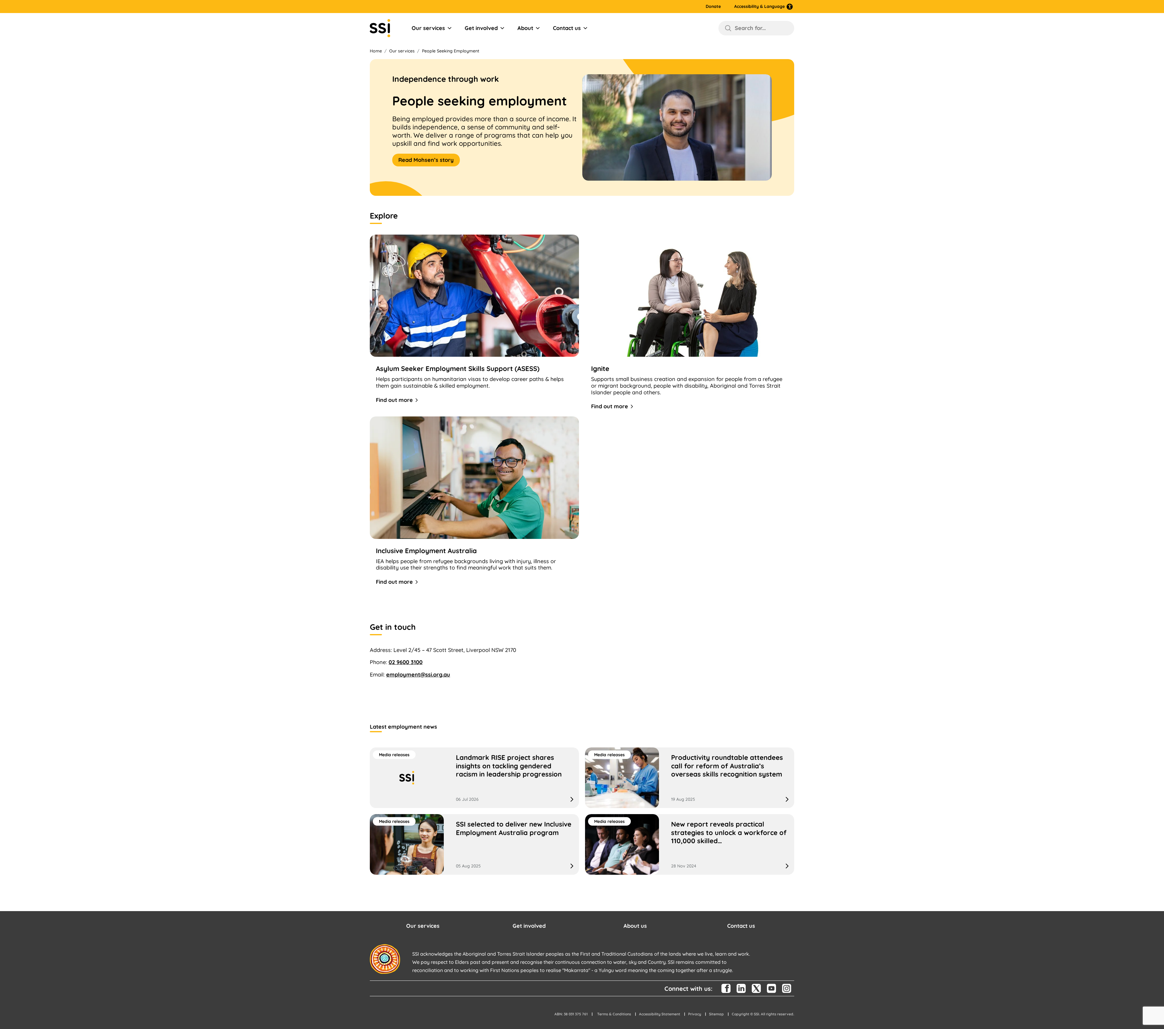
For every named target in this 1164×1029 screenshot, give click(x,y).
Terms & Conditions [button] (614, 1014)
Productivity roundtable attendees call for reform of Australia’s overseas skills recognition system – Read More (689, 777)
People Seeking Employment (450, 51)
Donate (713, 6)
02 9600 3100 (406, 662)
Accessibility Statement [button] (659, 1014)
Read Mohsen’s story (426, 159)
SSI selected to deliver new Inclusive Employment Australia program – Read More (474, 844)
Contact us (567, 28)
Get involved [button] (529, 925)
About (525, 28)
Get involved (481, 28)
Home (376, 51)
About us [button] (635, 925)
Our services (428, 28)
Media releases (394, 754)
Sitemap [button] (716, 1014)
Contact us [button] (741, 925)
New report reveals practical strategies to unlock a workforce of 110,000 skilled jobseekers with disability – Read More (689, 844)
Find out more (394, 399)
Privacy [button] (694, 1014)
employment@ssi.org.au (418, 674)
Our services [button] (423, 925)
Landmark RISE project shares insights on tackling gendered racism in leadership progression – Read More (474, 777)
